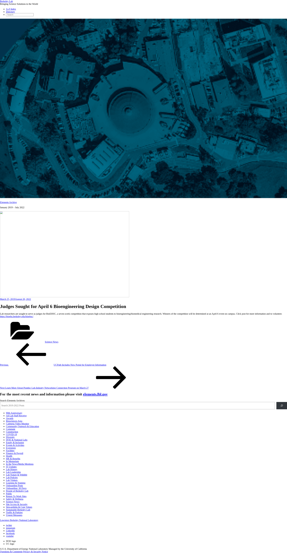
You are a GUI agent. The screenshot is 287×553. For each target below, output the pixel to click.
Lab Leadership (13, 472)
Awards (9, 418)
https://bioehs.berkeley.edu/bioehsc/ (16, 316)
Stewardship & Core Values (19, 507)
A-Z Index (11, 9)
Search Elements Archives (12, 400)
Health (9, 456)
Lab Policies (12, 477)
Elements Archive (8, 202)
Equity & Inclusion (15, 442)
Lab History (11, 469)
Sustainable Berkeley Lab (18, 509)
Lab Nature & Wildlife (16, 475)
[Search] (281, 405)
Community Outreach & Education (22, 426)
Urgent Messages (14, 515)
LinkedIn (10, 530)
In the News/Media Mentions (19, 464)
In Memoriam (12, 461)
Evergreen (11, 448)
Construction (12, 432)
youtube (10, 536)
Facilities (10, 450)
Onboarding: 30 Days (16, 488)
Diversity (10, 437)
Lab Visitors (11, 480)
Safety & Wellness (14, 499)
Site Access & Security (17, 504)
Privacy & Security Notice (35, 551)
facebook (10, 533)
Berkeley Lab (6, 1)
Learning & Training (15, 483)
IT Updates (11, 466)
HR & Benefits (13, 458)
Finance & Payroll (14, 453)
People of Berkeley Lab (17, 491)
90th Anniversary (14, 413)
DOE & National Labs (16, 440)
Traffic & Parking (14, 512)
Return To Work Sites (16, 496)
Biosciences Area (14, 421)
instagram (10, 528)
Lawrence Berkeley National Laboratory (19, 520)
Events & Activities (15, 445)
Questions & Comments (11, 551)
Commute (10, 429)
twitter (9, 525)
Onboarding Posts (14, 485)
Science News (51, 342)
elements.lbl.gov (95, 394)
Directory (10, 11)
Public (9, 493)
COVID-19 (11, 434)
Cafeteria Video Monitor (17, 423)
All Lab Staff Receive (16, 415)
